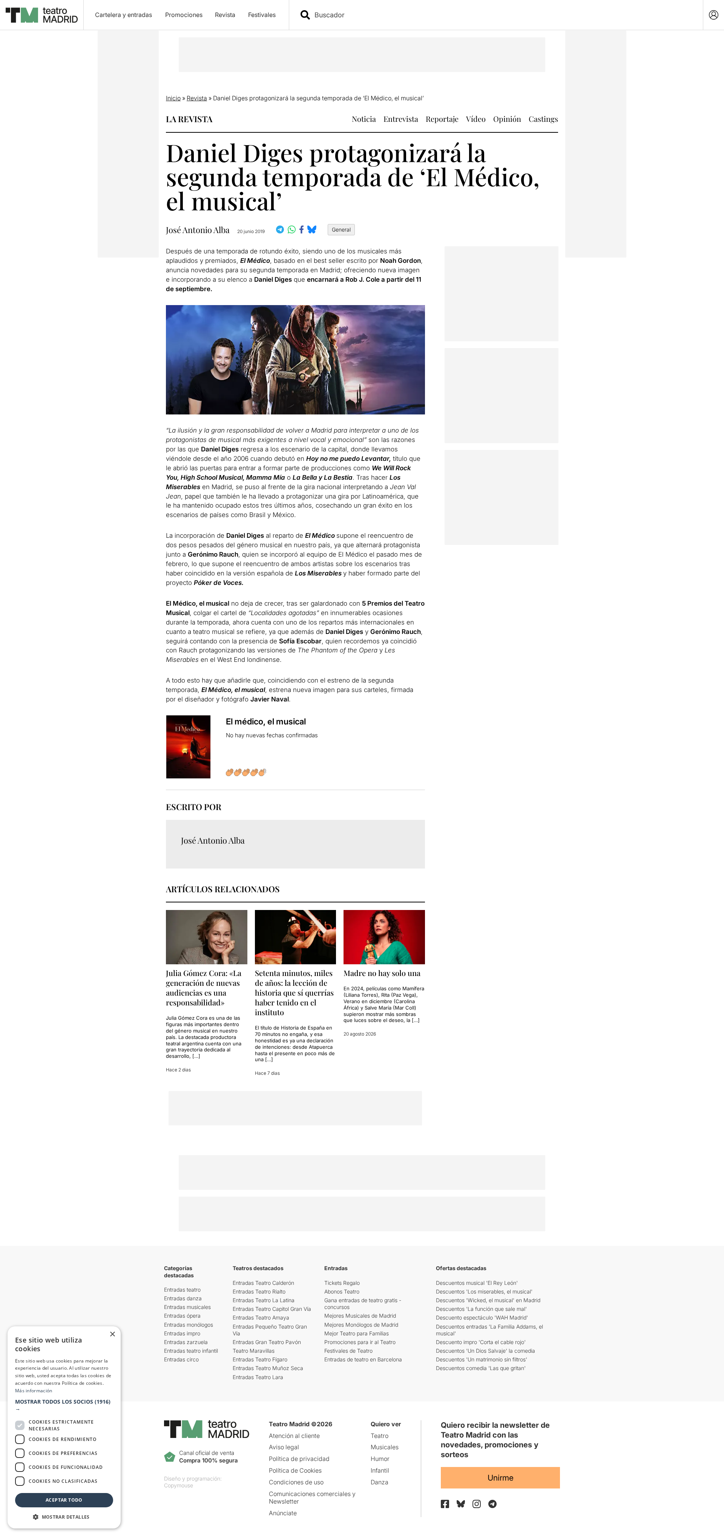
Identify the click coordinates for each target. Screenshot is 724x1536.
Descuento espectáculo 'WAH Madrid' (482, 1317)
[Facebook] (445, 1504)
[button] (64, 1405)
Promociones (183, 14)
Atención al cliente (294, 1435)
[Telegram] (492, 1504)
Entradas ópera (182, 1315)
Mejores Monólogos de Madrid (361, 1324)
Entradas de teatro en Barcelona (363, 1359)
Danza (379, 1482)
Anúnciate (283, 1513)
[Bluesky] (461, 1503)
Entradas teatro (182, 1289)
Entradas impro (182, 1333)
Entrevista (400, 119)
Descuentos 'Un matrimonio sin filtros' (481, 1359)
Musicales (385, 1447)
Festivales (262, 14)
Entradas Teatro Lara (258, 1377)
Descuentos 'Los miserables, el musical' (484, 1291)
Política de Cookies (295, 1470)
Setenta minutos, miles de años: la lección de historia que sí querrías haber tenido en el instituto (294, 992)
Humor (380, 1458)
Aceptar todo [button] (64, 1500)
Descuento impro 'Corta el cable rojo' (481, 1342)
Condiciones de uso (296, 1482)
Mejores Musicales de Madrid (360, 1315)
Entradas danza (183, 1298)
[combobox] (503, 15)
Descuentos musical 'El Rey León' (477, 1283)
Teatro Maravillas (254, 1350)
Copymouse (178, 1485)
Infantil (380, 1470)
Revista (225, 14)
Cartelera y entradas (123, 14)
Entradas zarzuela (186, 1342)
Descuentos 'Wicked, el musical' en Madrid (488, 1300)
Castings (543, 119)
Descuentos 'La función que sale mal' (481, 1309)
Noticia (364, 119)
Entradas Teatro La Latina (264, 1300)
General (341, 229)
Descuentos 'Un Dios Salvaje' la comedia (485, 1350)
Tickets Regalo (342, 1283)
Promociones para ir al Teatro (360, 1342)
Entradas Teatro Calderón (263, 1283)
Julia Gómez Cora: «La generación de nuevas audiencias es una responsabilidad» (203, 987)
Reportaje (442, 119)
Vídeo (476, 119)
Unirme (501, 1477)
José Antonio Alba (198, 229)
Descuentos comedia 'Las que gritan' (481, 1368)
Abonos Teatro (341, 1291)
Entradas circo (181, 1359)
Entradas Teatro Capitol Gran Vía (272, 1309)
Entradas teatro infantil (191, 1350)
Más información (33, 1390)
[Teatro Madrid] (42, 15)
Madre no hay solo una (382, 973)
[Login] (713, 15)
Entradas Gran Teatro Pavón (267, 1342)
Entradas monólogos (188, 1324)
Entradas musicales (187, 1307)
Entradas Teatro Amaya (261, 1317)
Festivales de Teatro (348, 1350)
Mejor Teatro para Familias (356, 1333)
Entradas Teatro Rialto (259, 1291)
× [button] (112, 1334)
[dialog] (64, 1427)
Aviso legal (284, 1447)
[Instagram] (476, 1504)
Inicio (173, 98)
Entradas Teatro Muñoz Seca (268, 1368)
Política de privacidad (299, 1458)
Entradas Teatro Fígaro (260, 1359)
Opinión (507, 119)
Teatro (379, 1435)
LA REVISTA (189, 118)
